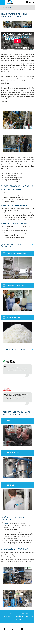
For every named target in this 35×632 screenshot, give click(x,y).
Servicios (7, 7)
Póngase (7, 523)
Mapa (27, 3)
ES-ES (30, 2)
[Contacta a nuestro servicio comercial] (17, 616)
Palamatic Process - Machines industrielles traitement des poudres (10, 2)
